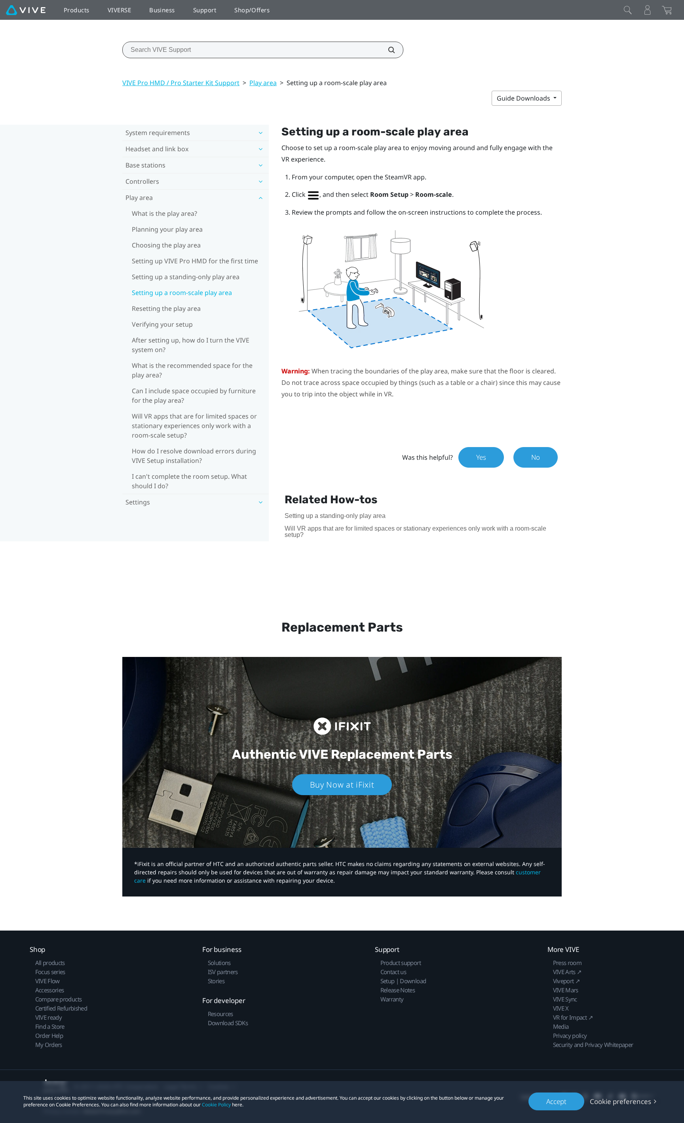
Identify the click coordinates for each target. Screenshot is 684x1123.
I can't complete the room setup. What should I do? (189, 481)
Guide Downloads (524, 98)
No (535, 457)
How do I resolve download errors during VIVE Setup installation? (194, 456)
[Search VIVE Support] (387, 50)
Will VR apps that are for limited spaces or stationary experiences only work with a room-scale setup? (194, 426)
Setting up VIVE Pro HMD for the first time (195, 261)
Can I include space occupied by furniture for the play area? (194, 395)
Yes (481, 457)
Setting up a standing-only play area (185, 276)
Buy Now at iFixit (342, 784)
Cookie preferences (620, 1101)
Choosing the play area (166, 245)
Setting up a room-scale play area (182, 292)
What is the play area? (164, 213)
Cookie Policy (216, 1104)
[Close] (628, 10)
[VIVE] (26, 10)
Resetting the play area (166, 308)
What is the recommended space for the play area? (192, 370)
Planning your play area (167, 229)
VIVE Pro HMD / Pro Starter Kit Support (180, 82)
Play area (263, 82)
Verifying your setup (162, 324)
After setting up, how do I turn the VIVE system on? (190, 345)
